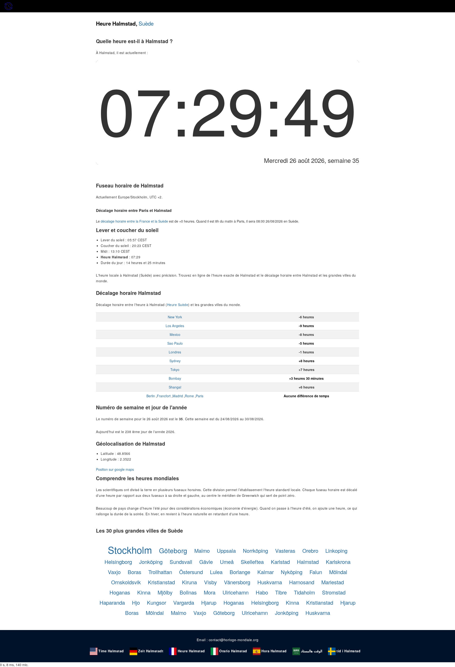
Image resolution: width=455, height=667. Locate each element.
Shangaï (175, 387)
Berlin (150, 395)
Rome (189, 395)
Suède (146, 23)
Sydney (175, 360)
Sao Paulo (175, 343)
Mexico (175, 334)
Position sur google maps (115, 469)
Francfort (164, 395)
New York (175, 317)
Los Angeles (175, 325)
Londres (175, 352)
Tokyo (174, 369)
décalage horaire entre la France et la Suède (134, 221)
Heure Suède (177, 304)
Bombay (175, 378)
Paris (199, 395)
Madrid (178, 395)
